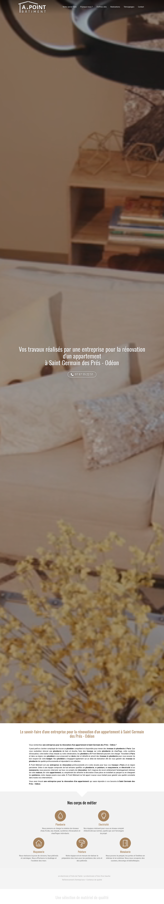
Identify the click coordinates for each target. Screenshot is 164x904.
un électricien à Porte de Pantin (70, 876)
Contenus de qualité (94, 880)
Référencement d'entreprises (73, 880)
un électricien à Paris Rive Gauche (97, 876)
